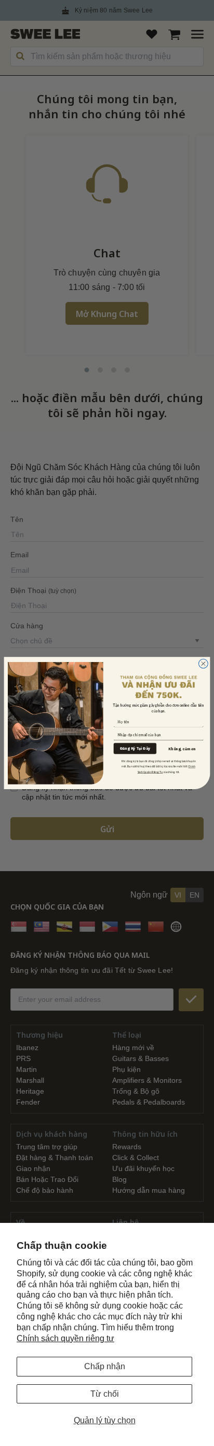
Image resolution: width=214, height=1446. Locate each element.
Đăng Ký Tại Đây (135, 749)
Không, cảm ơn (182, 749)
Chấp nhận (104, 1366)
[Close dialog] (203, 663)
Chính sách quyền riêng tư (65, 1338)
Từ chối (104, 1393)
